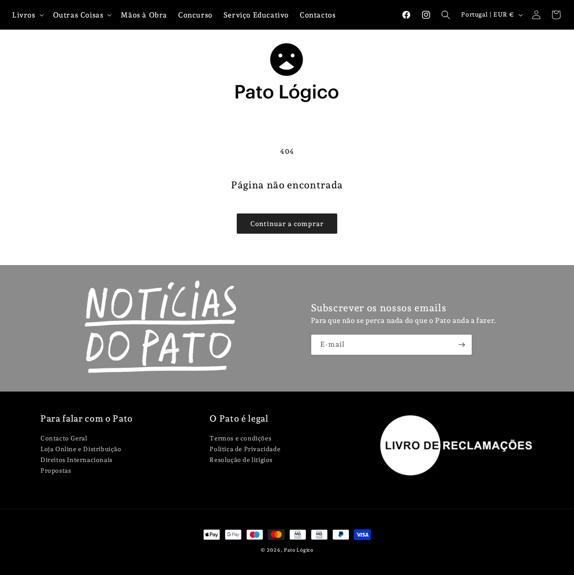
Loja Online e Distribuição (81, 449)
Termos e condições (240, 438)
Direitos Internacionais (76, 459)
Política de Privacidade (244, 449)
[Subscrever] (462, 344)
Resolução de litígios (241, 459)
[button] (446, 15)
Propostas (55, 470)
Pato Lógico (298, 550)
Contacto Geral (63, 438)
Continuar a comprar (287, 224)
